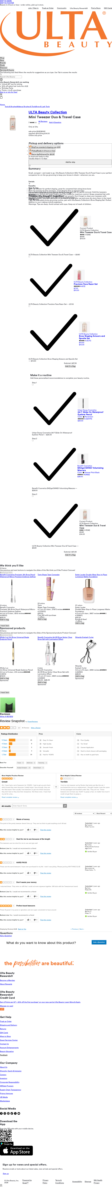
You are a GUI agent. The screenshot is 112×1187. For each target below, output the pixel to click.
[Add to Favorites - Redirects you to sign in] (30, 166)
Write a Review (35, 728)
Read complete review (9, 797)
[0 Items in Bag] (56, 97)
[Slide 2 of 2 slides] (18, 247)
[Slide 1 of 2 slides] (5, 247)
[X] (1, 94)
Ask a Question (99, 942)
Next (82, 929)
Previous (74, 929)
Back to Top (22, 929)
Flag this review (45, 830)
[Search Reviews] (65, 806)
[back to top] (1, 1185)
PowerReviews (33, 721)
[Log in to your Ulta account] (1, 80)
